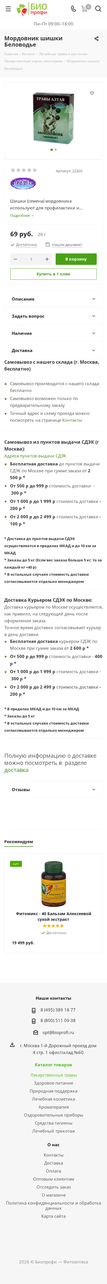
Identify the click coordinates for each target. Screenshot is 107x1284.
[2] (18, 170)
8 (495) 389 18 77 (58, 1010)
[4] (29, 170)
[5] (35, 170)
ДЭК (62, 456)
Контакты (72, 420)
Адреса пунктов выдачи (30, 456)
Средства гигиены (53, 1123)
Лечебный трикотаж (53, 1131)
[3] (24, 170)
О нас (53, 1144)
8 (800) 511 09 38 (58, 1020)
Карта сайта (53, 1216)
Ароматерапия (54, 1107)
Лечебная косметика (53, 1099)
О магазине (54, 1195)
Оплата (53, 1171)
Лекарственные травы (53, 1075)
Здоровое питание (53, 1083)
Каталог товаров (53, 1064)
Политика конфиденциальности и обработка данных (53, 1205)
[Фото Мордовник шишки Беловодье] (53, 118)
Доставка (53, 1163)
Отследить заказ (54, 1187)
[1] (13, 170)
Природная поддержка (53, 1091)
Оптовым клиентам (53, 1179)
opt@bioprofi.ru (58, 1032)
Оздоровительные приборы (53, 1115)
